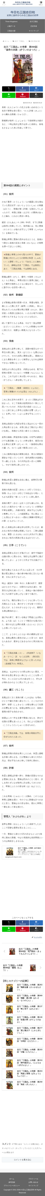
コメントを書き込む (22, 1160)
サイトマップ (33, 1185)
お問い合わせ (33, 1182)
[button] (36, 95)
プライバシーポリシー (12, 1185)
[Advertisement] (22, 155)
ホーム (11, 1179)
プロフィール (33, 1179)
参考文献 (12, 1182)
